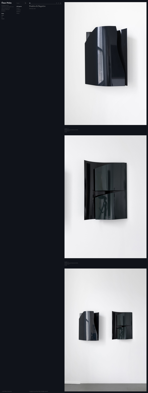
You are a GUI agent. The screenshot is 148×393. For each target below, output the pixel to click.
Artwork (17, 8)
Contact (2, 18)
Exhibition (18, 11)
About (2, 15)
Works (2, 13)
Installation (18, 9)
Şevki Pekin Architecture (7, 391)
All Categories (19, 6)
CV (2, 17)
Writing (17, 13)
